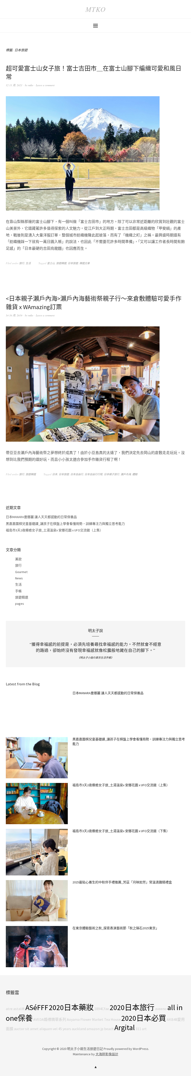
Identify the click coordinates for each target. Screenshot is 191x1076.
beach (109, 1028)
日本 (54, 474)
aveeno (161, 1008)
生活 (28, 263)
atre (9, 1008)
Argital (124, 1027)
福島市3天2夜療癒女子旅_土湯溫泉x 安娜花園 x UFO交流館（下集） (121, 831)
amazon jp (95, 1028)
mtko (30, 85)
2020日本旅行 (132, 1007)
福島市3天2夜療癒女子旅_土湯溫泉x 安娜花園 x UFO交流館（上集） (54, 530)
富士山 (51, 263)
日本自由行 (76, 474)
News (19, 578)
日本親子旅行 (111, 474)
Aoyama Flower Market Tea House (94, 1019)
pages (19, 603)
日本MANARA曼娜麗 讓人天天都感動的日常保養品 (41, 517)
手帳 (18, 591)
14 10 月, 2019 (14, 315)
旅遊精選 (61, 263)
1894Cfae (101, 1008)
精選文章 (84, 263)
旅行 (21, 263)
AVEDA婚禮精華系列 (49, 1019)
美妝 (18, 559)
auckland (79, 1028)
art (144, 1028)
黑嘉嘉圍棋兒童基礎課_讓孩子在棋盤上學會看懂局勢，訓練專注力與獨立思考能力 (65, 524)
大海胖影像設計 (107, 1054)
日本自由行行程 (93, 474)
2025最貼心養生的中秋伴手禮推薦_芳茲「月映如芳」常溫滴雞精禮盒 (122, 882)
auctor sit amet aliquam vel (36, 1028)
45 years (64, 1028)
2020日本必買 (143, 1018)
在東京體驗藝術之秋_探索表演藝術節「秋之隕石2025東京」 (115, 928)
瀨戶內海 (126, 474)
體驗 (134, 474)
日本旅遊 (73, 263)
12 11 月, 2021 (14, 85)
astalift (19, 1008)
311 (138, 1028)
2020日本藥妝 (71, 1007)
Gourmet (21, 572)
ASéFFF (36, 1007)
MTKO (95, 9)
